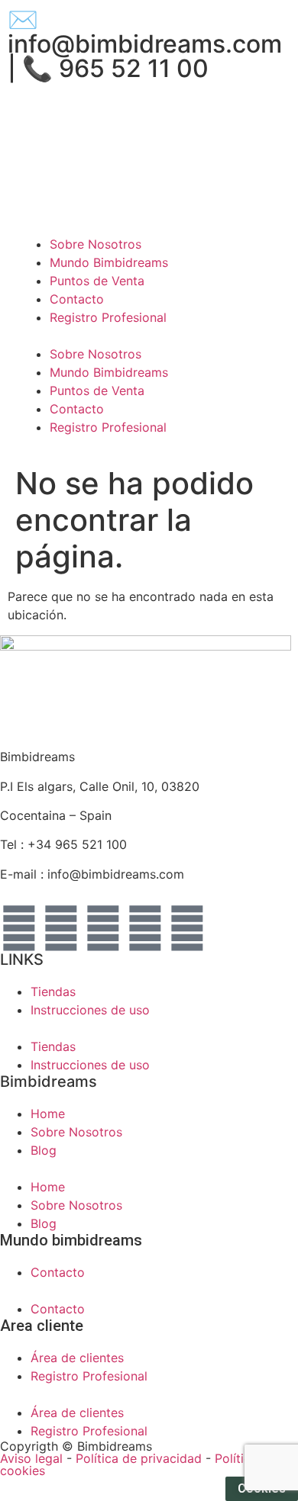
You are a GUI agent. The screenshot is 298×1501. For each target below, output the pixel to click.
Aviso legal (31, 1458)
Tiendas (53, 991)
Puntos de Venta (97, 280)
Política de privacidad (139, 1458)
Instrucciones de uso (90, 1009)
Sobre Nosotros (95, 244)
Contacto (77, 299)
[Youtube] (145, 928)
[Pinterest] (187, 928)
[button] (149, 335)
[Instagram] (103, 928)
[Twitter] (61, 928)
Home (48, 1113)
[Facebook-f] (19, 928)
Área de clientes (131, 113)
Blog (44, 1150)
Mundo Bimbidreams (109, 262)
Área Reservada (237, 113)
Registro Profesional (108, 317)
